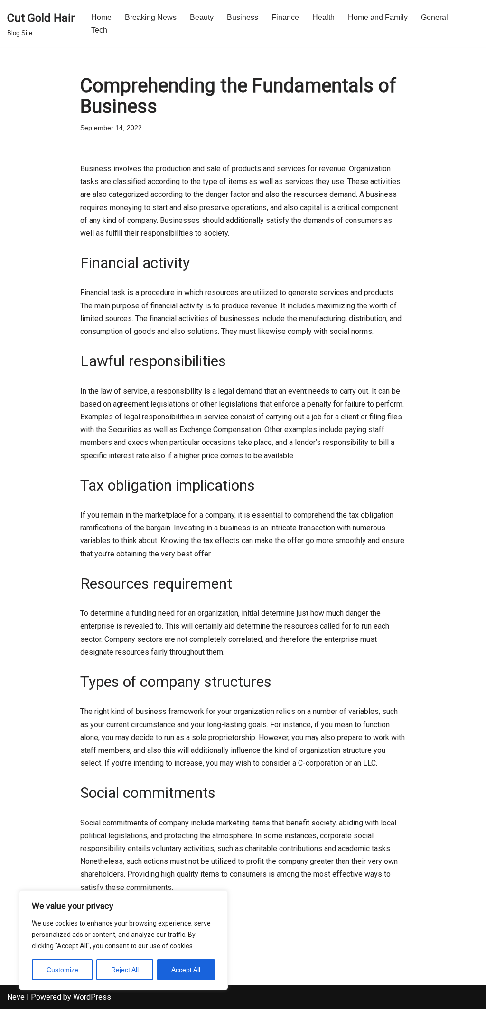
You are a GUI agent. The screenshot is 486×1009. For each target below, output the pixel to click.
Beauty (202, 17)
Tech (99, 30)
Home (101, 17)
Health (323, 17)
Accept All (185, 969)
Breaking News (151, 17)
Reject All (125, 969)
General (434, 17)
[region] (123, 940)
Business (242, 17)
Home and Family (378, 17)
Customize (62, 969)
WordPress (92, 996)
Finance (285, 17)
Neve (16, 996)
